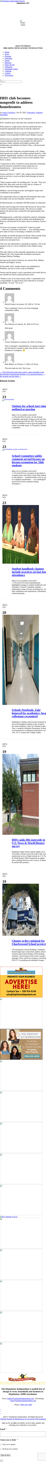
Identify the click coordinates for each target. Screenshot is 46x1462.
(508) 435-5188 (26, 1405)
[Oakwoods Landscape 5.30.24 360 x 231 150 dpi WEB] (21, 1028)
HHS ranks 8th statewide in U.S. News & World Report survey (28, 843)
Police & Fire (10, 65)
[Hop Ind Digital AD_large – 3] (21, 1152)
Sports (7, 61)
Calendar (8, 71)
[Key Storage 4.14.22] (8, 1217)
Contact (7, 73)
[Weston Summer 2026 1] (21, 1248)
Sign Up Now (5, 1455)
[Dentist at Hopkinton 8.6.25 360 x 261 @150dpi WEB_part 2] (21, 1059)
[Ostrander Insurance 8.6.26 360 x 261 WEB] (21, 1121)
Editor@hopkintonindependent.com (20, 1399)
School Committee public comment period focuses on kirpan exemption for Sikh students (28, 460)
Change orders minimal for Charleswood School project (29, 942)
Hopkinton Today (11, 69)
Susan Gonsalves (8, 113)
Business (8, 63)
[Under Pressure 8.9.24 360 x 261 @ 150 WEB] (21, 1372)
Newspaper (9, 75)
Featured (8, 56)
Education (8, 58)
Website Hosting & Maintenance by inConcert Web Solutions (23, 1419)
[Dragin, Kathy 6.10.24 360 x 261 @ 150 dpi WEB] (21, 1183)
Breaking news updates (10, 1449)
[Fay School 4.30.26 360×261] (21, 1215)
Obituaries (8, 67)
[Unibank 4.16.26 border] (21, 1341)
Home (7, 52)
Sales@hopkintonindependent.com (23, 1401)
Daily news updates (8, 1444)
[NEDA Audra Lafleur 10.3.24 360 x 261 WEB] (21, 1090)
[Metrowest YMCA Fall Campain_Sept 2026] (21, 1279)
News (7, 54)
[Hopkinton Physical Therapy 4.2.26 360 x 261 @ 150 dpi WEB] (21, 1310)
